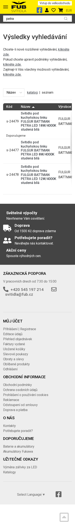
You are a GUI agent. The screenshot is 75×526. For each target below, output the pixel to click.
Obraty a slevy (13, 359)
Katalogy (9, 472)
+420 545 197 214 (27, 289)
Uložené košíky (14, 349)
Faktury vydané (14, 344)
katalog (32, 92)
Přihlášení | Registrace (19, 329)
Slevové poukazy (15, 354)
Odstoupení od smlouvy (20, 405)
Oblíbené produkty (16, 364)
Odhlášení (10, 369)
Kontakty (9, 426)
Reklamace (11, 400)
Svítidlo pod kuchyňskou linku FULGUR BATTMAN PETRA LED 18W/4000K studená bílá (38, 121)
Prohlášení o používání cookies (25, 395)
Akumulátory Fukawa (18, 451)
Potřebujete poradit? (18, 431)
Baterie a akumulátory (18, 446)
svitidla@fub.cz (19, 294)
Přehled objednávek (17, 339)
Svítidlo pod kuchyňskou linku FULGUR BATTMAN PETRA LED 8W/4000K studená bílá (37, 150)
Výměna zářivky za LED (20, 467)
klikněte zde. (12, 64)
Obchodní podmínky (17, 385)
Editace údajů (12, 334)
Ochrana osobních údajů (20, 390)
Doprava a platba (15, 410)
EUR (69, 11)
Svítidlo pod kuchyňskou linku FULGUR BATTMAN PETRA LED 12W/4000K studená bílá (38, 175)
